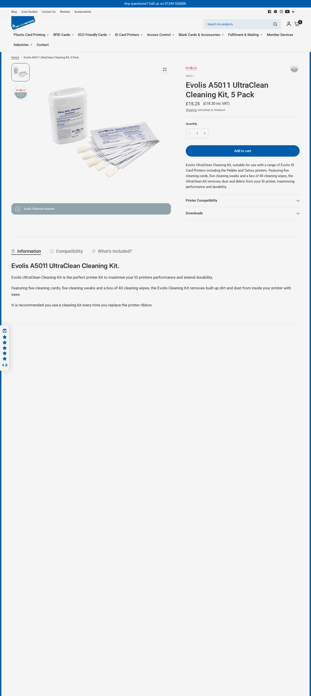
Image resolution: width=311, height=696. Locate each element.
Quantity (191, 123)
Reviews (65, 11)
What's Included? (115, 251)
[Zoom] (164, 69)
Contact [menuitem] (43, 45)
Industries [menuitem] (21, 45)
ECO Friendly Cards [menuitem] (92, 35)
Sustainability (82, 11)
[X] (275, 12)
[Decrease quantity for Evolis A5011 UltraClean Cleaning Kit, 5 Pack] (189, 133)
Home (15, 57)
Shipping (191, 110)
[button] (4, 348)
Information (29, 251)
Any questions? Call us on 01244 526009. (155, 4)
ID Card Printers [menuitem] (127, 35)
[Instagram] (281, 12)
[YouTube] (287, 12)
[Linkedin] (293, 12)
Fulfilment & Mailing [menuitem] (243, 35)
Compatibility (69, 251)
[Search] (275, 24)
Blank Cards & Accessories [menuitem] (199, 35)
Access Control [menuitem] (159, 35)
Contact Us (49, 11)
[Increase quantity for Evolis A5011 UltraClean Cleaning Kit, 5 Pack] (204, 133)
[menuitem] (15, 12)
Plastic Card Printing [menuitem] (29, 35)
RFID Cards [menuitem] (61, 35)
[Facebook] (270, 12)
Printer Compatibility (201, 200)
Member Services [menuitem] (280, 35)
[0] (296, 24)
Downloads (194, 213)
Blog (14, 11)
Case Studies (29, 11)
